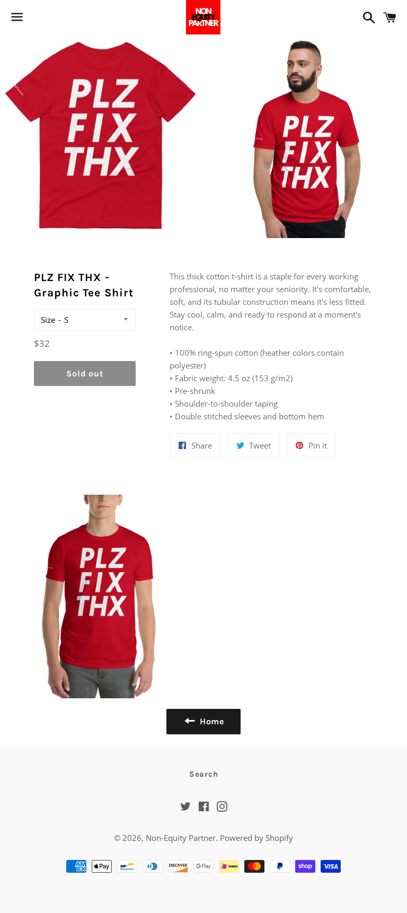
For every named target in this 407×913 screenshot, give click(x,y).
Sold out (84, 373)
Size (48, 319)
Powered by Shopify (256, 837)
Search (203, 774)
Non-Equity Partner (181, 837)
